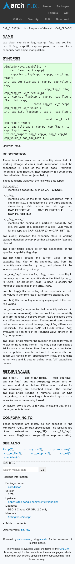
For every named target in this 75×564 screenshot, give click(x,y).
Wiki (66, 12)
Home (47, 6)
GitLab (17, 19)
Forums (53, 12)
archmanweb (24, 539)
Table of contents (16, 523)
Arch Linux (21, 6)
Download (62, 19)
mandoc (43, 539)
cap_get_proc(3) (40, 453)
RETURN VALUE (16, 371)
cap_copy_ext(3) (32, 449)
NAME (8, 36)
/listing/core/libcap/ (19, 516)
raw (28, 529)
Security (33, 19)
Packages (63, 6)
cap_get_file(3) (12, 453)
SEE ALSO (11, 443)
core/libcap (14, 486)
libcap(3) (8, 449)
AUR (47, 19)
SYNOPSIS (11, 58)
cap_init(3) (65, 453)
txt (22, 529)
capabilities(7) (11, 457)
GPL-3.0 (64, 548)
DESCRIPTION (14, 154)
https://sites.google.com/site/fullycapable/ (33, 501)
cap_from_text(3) (61, 449)
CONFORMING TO (17, 418)
